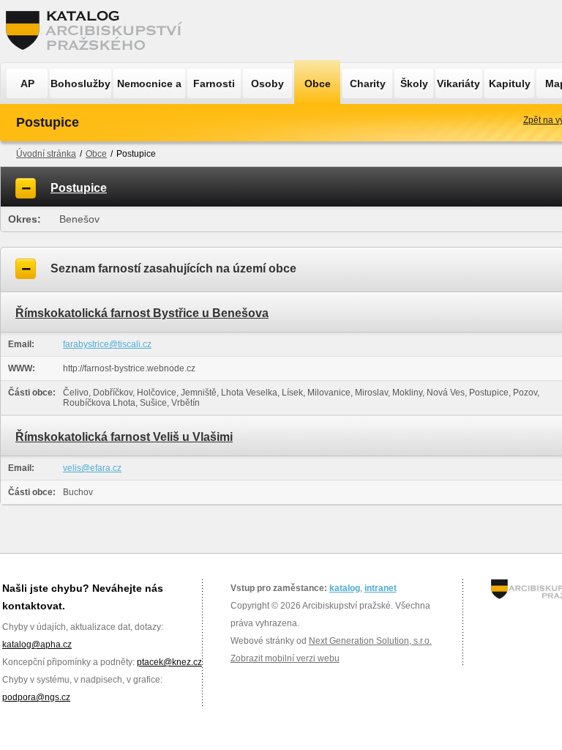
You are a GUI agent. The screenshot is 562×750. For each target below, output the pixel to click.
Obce (317, 83)
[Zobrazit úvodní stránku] (98, 31)
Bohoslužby (80, 83)
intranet (380, 588)
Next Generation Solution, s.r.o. (370, 641)
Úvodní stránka (46, 154)
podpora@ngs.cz (36, 697)
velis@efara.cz (92, 468)
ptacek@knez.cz (169, 662)
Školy (414, 83)
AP (27, 83)
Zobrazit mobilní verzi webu (285, 658)
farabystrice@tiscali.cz (107, 344)
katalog (344, 588)
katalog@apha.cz (37, 644)
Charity (368, 83)
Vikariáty (458, 83)
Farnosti (214, 83)
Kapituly (510, 83)
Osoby (267, 83)
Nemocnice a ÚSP (149, 88)
